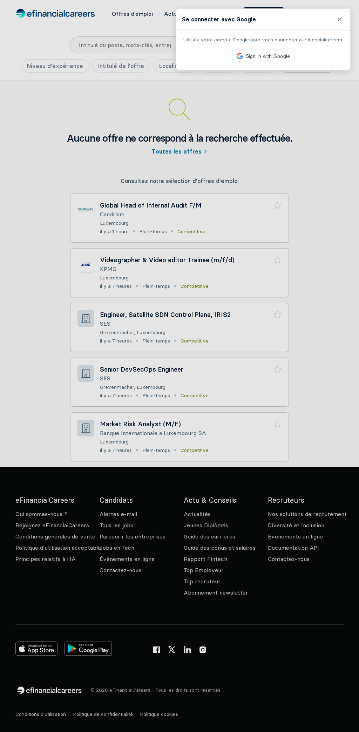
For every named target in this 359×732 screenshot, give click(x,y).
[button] (179, 366)
